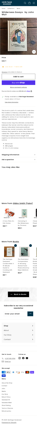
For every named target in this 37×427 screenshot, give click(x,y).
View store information (11, 102)
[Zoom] (34, 52)
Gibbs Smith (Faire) (23, 203)
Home (3, 8)
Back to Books (19, 294)
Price (4, 58)
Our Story (5, 394)
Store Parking (6, 405)
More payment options (18, 87)
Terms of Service (7, 408)
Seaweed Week (7, 402)
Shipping (4, 72)
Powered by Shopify (9, 422)
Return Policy (6, 397)
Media (4, 391)
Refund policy (6, 411)
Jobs (3, 388)
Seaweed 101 (6, 400)
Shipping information (10, 155)
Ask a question (8, 160)
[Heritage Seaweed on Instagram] (19, 358)
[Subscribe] (30, 313)
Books (18, 8)
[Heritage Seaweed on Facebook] (23, 358)
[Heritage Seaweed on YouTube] (27, 358)
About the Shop (7, 383)
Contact (4, 386)
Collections (11, 8)
